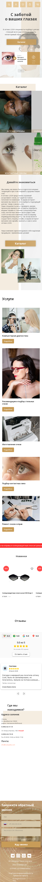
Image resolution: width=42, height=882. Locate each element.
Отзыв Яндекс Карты (9, 687)
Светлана (12, 666)
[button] (9, 4)
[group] (26, 112)
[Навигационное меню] (37, 4)
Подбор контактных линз (13, 483)
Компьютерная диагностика (15, 336)
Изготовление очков (11, 444)
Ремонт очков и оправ (12, 524)
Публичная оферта (20, 875)
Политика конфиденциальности (21, 873)
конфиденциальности (28, 839)
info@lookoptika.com (8, 745)
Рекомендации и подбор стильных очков (18, 402)
